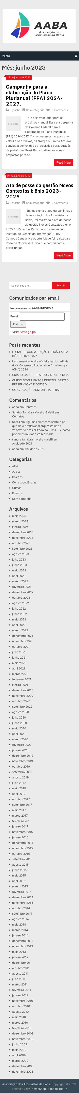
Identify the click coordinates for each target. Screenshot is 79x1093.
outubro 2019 (21, 766)
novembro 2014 (22, 902)
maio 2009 (19, 1049)
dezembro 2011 (22, 962)
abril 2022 (18, 625)
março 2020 (20, 739)
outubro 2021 (21, 646)
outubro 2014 (21, 908)
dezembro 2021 (22, 635)
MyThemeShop (36, 1088)
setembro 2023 (22, 548)
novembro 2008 (22, 1071)
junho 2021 (19, 657)
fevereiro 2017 (21, 821)
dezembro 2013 (22, 940)
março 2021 (20, 674)
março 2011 (20, 984)
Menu (6, 56)
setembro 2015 (22, 859)
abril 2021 (18, 668)
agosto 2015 (20, 864)
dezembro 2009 (23, 1033)
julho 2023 (19, 559)
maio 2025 (19, 516)
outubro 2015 (21, 853)
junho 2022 (19, 614)
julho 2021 (19, 652)
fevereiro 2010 (21, 1028)
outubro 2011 (21, 968)
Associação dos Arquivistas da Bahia (26, 1084)
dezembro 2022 (22, 592)
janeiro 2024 (20, 526)
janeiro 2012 (20, 957)
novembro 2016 (22, 832)
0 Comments (60, 110)
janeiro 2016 (20, 837)
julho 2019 (19, 782)
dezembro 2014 (22, 897)
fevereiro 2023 (22, 586)
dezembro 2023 (22, 532)
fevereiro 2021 (21, 679)
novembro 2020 (22, 695)
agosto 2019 (20, 777)
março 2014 (20, 930)
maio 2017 (19, 810)
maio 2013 (19, 951)
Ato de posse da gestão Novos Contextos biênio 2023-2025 (39, 190)
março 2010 (20, 1022)
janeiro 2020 (20, 750)
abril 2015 (18, 881)
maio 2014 (19, 924)
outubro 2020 (21, 701)
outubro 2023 (21, 543)
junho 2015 (19, 870)
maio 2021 (19, 663)
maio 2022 (19, 619)
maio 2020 (19, 728)
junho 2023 (19, 565)
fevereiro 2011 (21, 990)
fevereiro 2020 (22, 744)
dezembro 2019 (22, 755)
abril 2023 (19, 575)
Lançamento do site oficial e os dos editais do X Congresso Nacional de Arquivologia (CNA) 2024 (40, 365)
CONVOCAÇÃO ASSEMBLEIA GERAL (36, 389)
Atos (15, 466)
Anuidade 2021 (22, 443)
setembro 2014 (22, 913)
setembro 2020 (22, 706)
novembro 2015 (22, 848)
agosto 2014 (20, 919)
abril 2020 (19, 733)
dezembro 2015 (22, 842)
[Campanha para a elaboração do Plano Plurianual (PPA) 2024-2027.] (13, 123)
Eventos (17, 493)
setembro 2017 (22, 804)
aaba (17, 110)
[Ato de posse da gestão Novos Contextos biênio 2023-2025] (13, 216)
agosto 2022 (20, 603)
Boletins (17, 477)
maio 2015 (19, 875)
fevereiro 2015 (21, 891)
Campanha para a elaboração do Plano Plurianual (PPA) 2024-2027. (34, 95)
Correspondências (24, 482)
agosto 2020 (20, 712)
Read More (63, 162)
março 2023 (20, 581)
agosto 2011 (20, 973)
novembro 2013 (22, 946)
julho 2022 (19, 608)
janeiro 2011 (20, 995)
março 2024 (20, 521)
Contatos (30, 407)
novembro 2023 (22, 537)
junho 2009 (19, 1044)
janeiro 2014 (20, 935)
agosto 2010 (20, 1011)
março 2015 (20, 886)
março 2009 (20, 1060)
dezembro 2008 (23, 1066)
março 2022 (20, 630)
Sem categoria (35, 110)
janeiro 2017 (20, 826)
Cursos (16, 487)
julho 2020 (19, 717)
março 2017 (20, 815)
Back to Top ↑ (57, 1088)
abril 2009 (19, 1055)
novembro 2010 (22, 1000)
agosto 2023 (20, 554)
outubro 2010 (21, 1006)
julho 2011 (18, 979)
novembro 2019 (22, 761)
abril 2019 (18, 793)
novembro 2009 (22, 1039)
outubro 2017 (21, 799)
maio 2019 (19, 788)
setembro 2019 (22, 772)
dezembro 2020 (22, 690)
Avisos (16, 471)
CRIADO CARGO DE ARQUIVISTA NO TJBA (40, 375)
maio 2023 (19, 570)
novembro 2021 (22, 641)
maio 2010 (19, 1017)
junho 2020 (19, 723)
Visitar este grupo (24, 332)
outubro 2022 (21, 597)
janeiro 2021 (20, 684)
